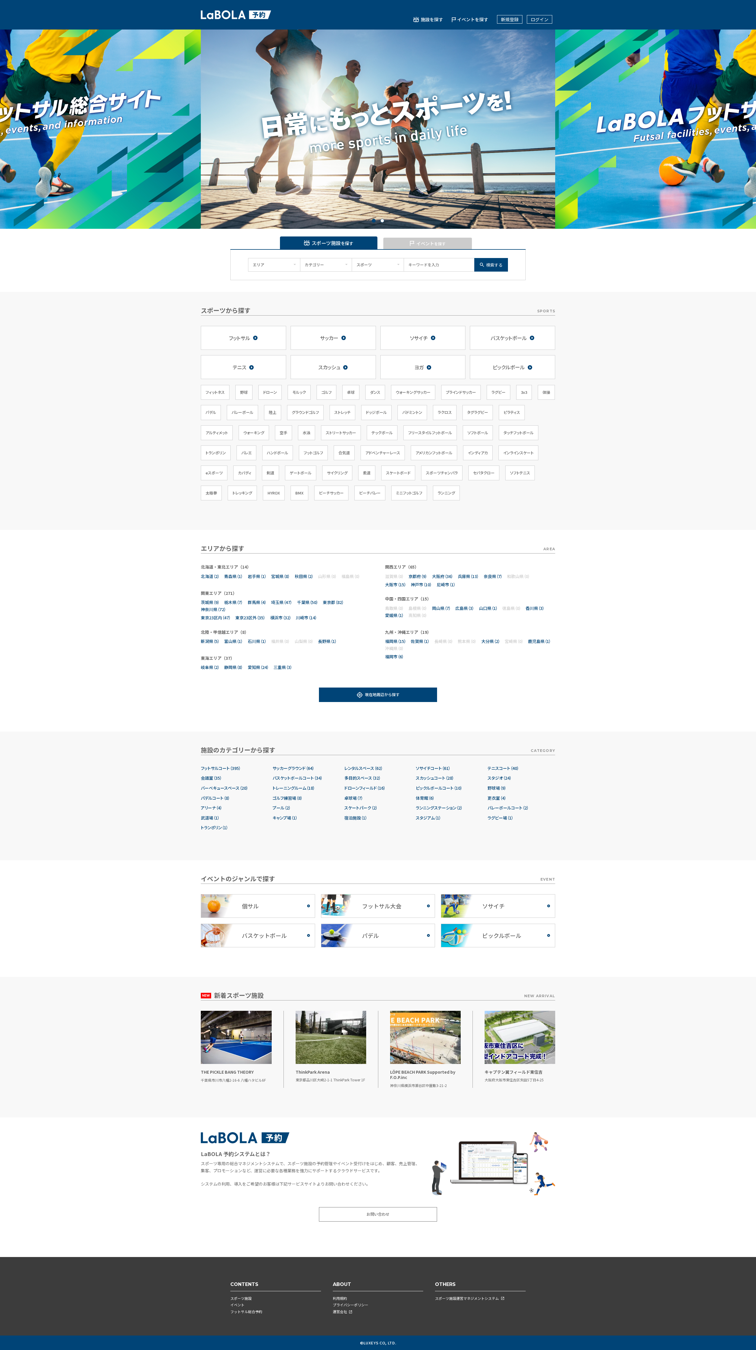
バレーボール (242, 412)
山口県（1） (488, 608)
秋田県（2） (304, 576)
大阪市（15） (395, 584)
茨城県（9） (210, 602)
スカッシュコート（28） (435, 778)
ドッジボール (376, 412)
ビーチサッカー (331, 493)
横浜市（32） (280, 618)
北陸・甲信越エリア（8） (225, 632)
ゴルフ (326, 392)
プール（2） (282, 808)
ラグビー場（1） (501, 818)
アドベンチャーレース (382, 453)
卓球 (351, 392)
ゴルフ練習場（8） (288, 798)
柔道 (367, 473)
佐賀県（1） (420, 641)
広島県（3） (464, 608)
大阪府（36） (442, 576)
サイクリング (337, 473)
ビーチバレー (370, 493)
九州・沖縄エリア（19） (408, 632)
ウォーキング (253, 432)
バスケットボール (509, 338)
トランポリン (216, 453)
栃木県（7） (233, 602)
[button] (374, 221)
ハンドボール (277, 453)
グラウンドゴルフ (305, 412)
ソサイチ (419, 338)
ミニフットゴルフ (409, 493)
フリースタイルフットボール (430, 432)
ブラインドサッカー (461, 392)
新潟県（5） (210, 641)
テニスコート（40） (503, 768)
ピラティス (512, 412)
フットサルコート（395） (221, 768)
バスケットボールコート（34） (298, 778)
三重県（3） (282, 667)
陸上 (272, 412)
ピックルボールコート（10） (439, 788)
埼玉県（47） (281, 602)
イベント (237, 1304)
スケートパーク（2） (361, 808)
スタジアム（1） (428, 818)
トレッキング (242, 493)
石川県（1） (257, 641)
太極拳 (211, 493)
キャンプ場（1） (285, 818)
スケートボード (398, 473)
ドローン (270, 392)
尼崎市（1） (446, 584)
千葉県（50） (307, 602)
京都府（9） (417, 576)
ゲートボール (301, 473)
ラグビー (498, 392)
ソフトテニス (520, 473)
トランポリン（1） (214, 827)
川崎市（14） (306, 618)
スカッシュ (329, 367)
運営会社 (340, 1311)
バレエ (246, 453)
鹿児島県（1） (539, 641)
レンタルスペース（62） (363, 768)
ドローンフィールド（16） (365, 788)
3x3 (524, 392)
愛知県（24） (258, 667)
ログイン (539, 19)
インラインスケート (518, 453)
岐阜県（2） (210, 667)
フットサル (239, 338)
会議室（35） (211, 778)
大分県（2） (490, 641)
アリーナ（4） (211, 808)
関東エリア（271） (219, 593)
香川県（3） (535, 608)
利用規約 (340, 1298)
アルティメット (217, 432)
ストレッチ (342, 412)
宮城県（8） (280, 576)
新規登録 (510, 19)
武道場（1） (210, 818)
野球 (244, 392)
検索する (494, 265)
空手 (283, 432)
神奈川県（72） (213, 609)
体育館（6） (425, 798)
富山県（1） (233, 641)
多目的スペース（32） (362, 778)
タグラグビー (477, 412)
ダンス (375, 392)
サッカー (329, 338)
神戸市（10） (421, 584)
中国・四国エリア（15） (408, 599)
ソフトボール (477, 432)
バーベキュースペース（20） (224, 788)
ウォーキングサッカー (413, 392)
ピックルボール (509, 367)
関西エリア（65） (402, 567)
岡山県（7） (441, 608)
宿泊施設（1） (355, 818)
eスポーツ (214, 473)
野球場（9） (497, 788)
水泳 (306, 432)
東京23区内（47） (216, 618)
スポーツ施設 (241, 1298)
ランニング (446, 493)
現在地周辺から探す (382, 694)
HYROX (274, 493)
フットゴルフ (313, 453)
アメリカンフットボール (434, 453)
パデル (211, 412)
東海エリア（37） (217, 658)
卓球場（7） (353, 798)
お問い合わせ (378, 1214)
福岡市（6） (394, 657)
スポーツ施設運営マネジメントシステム (467, 1298)
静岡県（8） (233, 667)
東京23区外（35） (250, 618)
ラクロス (445, 412)
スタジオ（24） (500, 778)
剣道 (270, 473)
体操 (546, 392)
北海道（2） (210, 576)
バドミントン (412, 412)
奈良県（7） (493, 576)
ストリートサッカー (341, 432)
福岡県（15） (395, 641)
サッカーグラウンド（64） (294, 768)
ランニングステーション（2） (439, 808)
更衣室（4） (497, 798)
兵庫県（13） (468, 576)
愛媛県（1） (394, 615)
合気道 (344, 453)
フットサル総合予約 (246, 1311)
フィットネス (215, 392)
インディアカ (478, 453)
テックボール (382, 432)
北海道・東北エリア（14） (226, 567)
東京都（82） (333, 602)
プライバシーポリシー (350, 1304)
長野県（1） (327, 641)
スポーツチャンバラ (442, 473)
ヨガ (419, 367)
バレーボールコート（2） (508, 808)
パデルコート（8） (215, 798)
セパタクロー (484, 473)
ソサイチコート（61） (433, 768)
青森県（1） (233, 576)
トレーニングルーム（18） (294, 788)
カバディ (244, 473)
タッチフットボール (519, 432)
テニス (239, 367)
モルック (299, 392)
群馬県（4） (257, 602)
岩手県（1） (257, 576)
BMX (299, 493)
